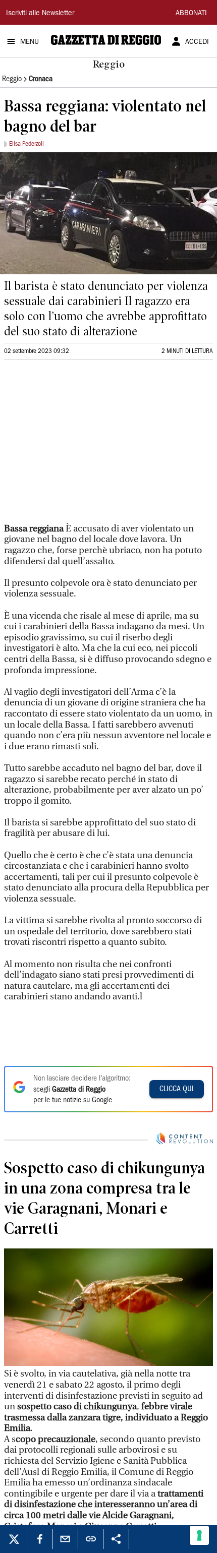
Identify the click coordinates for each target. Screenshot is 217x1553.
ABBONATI (191, 13)
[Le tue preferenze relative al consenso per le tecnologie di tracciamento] (199, 1535)
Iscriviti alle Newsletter (40, 13)
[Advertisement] (79, 435)
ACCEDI (197, 42)
